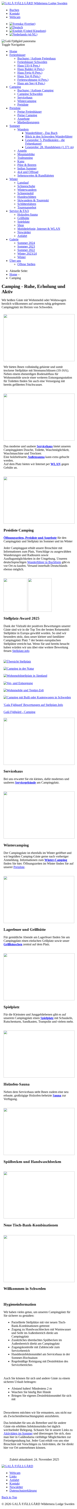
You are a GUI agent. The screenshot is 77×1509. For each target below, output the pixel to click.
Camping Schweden (30, 94)
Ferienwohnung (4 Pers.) (32, 79)
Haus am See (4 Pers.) (31, 83)
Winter (13, 179)
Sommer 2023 (26, 246)
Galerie (14, 239)
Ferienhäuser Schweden (32, 62)
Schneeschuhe (26, 186)
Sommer (14, 126)
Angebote (23, 118)
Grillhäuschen (13, 944)
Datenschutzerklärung (23, 1490)
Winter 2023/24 (27, 253)
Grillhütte (23, 218)
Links (13, 1476)
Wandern (23, 129)
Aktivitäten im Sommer (18, 1433)
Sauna (57, 1095)
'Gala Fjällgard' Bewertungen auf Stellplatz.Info (33, 705)
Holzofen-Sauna (27, 214)
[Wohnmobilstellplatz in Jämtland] (25, 675)
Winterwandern (27, 189)
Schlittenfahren (26, 204)
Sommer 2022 (26, 250)
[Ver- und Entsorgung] (18, 683)
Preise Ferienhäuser (29, 111)
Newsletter (24, 232)
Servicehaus (24, 97)
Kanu (20, 161)
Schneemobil (25, 193)
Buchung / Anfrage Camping (35, 90)
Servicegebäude (25, 782)
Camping (15, 86)
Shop (20, 225)
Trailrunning (25, 157)
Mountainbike (26, 154)
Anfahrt (22, 235)
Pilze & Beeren (26, 165)
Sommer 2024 (26, 243)
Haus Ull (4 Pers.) (28, 65)
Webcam (14, 17)
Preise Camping (27, 115)
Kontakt (14, 13)
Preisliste (22, 104)
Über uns (15, 260)
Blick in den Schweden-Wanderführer (48, 136)
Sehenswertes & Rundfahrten (35, 175)
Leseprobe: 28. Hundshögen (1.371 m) (49, 147)
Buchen (14, 10)
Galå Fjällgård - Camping (19, 712)
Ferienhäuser (17, 55)
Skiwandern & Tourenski (33, 200)
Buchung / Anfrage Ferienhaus (36, 58)
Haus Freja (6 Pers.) (29, 72)
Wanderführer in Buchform (44, 562)
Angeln (22, 150)
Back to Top (9, 1497)
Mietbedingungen (28, 122)
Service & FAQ (19, 211)
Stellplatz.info (20, 651)
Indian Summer (27, 168)
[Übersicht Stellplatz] (17, 661)
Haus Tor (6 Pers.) (28, 76)
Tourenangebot (26, 207)
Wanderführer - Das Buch (41, 133)
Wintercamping (26, 101)
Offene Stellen (26, 264)
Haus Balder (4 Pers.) (30, 69)
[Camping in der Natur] (19, 668)
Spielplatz (23, 221)
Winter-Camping (55, 860)
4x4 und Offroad (27, 172)
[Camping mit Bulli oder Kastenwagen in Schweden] (37, 697)
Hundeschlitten (26, 196)
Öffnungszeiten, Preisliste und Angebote (30, 537)
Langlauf (23, 182)
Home (13, 51)
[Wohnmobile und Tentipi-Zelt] (24, 690)
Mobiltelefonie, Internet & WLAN (38, 228)
